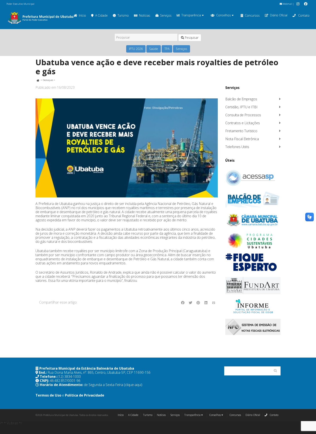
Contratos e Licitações (242, 123)
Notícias (144, 15)
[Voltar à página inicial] (37, 80)
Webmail (287, 3)
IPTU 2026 (136, 49)
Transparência (191, 15)
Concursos (252, 15)
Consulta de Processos (243, 115)
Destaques (48, 80)
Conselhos (224, 15)
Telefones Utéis (237, 146)
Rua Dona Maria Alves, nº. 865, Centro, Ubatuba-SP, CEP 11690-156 (99, 372)
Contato (303, 15)
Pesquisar (191, 38)
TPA (166, 49)
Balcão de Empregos (241, 99)
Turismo (123, 15)
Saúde (153, 49)
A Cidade (101, 15)
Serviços (166, 15)
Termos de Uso (48, 395)
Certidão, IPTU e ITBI (241, 107)
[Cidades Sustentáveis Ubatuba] (253, 241)
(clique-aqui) (133, 384)
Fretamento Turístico (241, 131)
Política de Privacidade (84, 395)
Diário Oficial (278, 15)
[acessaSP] (253, 178)
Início (121, 415)
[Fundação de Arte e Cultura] (253, 285)
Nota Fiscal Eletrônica (242, 138)
